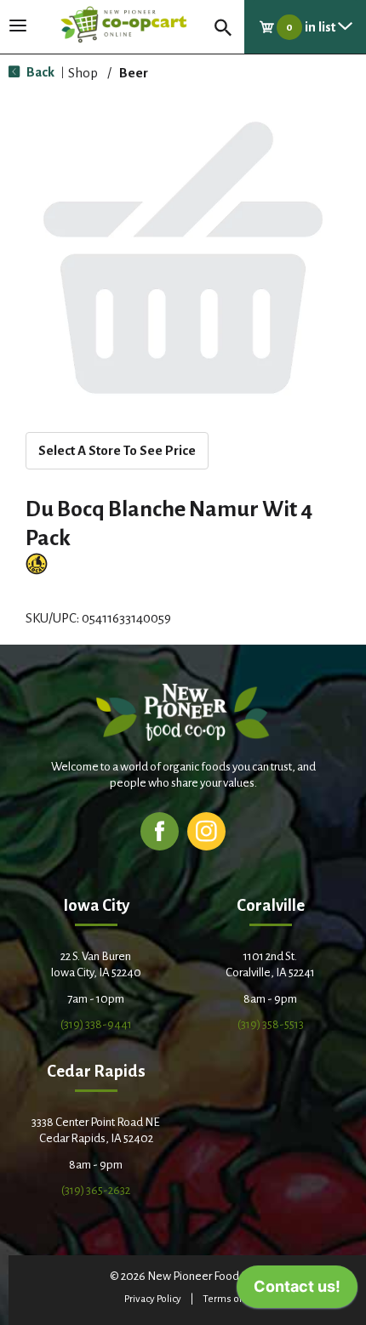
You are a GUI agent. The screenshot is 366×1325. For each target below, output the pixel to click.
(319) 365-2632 (95, 1190)
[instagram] (206, 830)
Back (39, 72)
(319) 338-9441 (96, 1024)
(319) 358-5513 (270, 1024)
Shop (83, 72)
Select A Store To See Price (117, 450)
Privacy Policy (152, 1299)
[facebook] (159, 830)
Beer (133, 72)
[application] (297, 1291)
